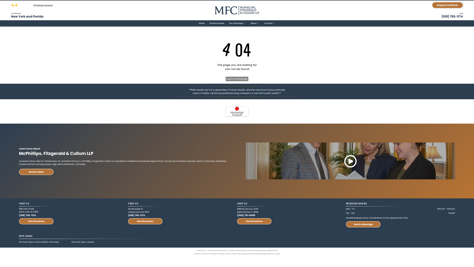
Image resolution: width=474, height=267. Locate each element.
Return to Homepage (237, 79)
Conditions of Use (234, 250)
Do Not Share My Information (217, 250)
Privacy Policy (200, 250)
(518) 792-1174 (452, 16)
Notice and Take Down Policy (250, 250)
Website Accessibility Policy (269, 250)
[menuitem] (201, 23)
